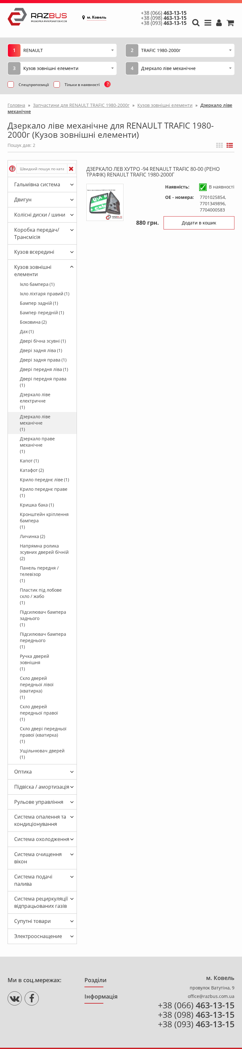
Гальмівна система (37, 184)
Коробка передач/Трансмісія (36, 233)
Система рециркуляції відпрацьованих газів (41, 902)
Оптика (23, 771)
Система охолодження (41, 839)
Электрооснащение (38, 936)
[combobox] (68, 50)
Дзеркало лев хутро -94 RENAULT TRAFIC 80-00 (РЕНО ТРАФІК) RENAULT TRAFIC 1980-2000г (153, 171)
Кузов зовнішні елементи (32, 271)
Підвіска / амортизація (41, 786)
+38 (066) (164, 12)
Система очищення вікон (38, 858)
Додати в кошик (199, 223)
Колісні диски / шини (39, 214)
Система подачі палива (33, 880)
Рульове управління (38, 801)
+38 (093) (164, 23)
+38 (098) (164, 17)
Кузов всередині (34, 251)
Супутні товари (32, 921)
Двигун (23, 199)
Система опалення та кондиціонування (40, 820)
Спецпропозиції (34, 84)
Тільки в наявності (82, 84)
